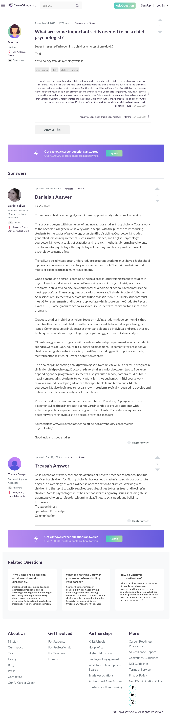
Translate (80, 23)
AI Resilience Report (142, 652)
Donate (53, 659)
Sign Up (146, 5)
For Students (56, 641)
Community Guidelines (143, 658)
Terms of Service (140, 669)
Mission (13, 641)
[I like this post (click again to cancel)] (160, 20)
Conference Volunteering (105, 687)
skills (54, 69)
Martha (127, 116)
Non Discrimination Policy (146, 681)
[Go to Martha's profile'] (15, 32)
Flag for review (138, 442)
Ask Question (125, 5)
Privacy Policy (138, 675)
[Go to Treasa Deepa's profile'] (15, 465)
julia (129, 105)
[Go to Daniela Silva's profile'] (15, 196)
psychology (42, 69)
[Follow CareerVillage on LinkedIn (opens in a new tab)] (132, 695)
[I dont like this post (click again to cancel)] (160, 32)
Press (11, 671)
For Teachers (57, 653)
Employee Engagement (104, 659)
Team (11, 653)
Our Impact (15, 647)
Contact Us (15, 677)
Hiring (12, 659)
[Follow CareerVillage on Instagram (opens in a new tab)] (132, 702)
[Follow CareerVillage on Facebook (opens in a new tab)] (132, 688)
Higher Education (100, 653)
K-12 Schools (97, 641)
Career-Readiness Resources (141, 644)
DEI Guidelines (138, 663)
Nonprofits (96, 647)
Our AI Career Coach (21, 682)
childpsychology (69, 69)
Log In (160, 5)
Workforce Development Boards (105, 667)
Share (92, 23)
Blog (11, 665)
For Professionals (59, 647)
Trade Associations (101, 675)
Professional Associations (105, 681)
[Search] (77, 5)
